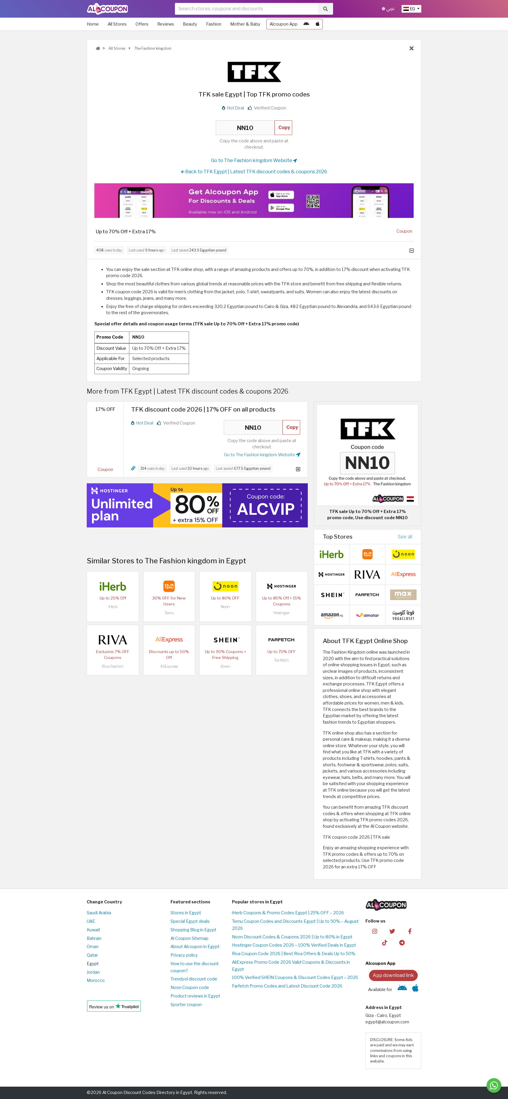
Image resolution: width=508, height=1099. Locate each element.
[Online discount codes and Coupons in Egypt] (98, 48)
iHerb (113, 607)
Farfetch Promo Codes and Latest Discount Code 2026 (287, 986)
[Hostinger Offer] (197, 505)
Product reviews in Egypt (195, 996)
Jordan (93, 972)
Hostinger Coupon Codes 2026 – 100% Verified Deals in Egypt (294, 945)
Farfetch (282, 660)
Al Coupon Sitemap (189, 938)
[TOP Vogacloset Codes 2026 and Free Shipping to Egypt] (403, 614)
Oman (92, 946)
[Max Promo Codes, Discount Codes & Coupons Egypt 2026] (403, 594)
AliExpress (169, 666)
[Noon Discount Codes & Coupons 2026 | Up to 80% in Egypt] (225, 586)
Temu (169, 613)
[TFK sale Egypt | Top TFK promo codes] (367, 454)
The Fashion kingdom (152, 48)
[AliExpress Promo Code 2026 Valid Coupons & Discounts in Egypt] (169, 639)
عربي (390, 9)
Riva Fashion (112, 666)
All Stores (117, 24)
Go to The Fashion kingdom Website (252, 160)
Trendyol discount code (194, 979)
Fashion (213, 24)
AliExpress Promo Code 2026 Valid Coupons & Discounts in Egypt (291, 966)
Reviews (165, 24)
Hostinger (281, 613)
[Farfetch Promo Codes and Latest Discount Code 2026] (281, 639)
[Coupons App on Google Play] (306, 24)
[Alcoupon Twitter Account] (392, 931)
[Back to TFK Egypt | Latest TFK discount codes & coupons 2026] (411, 48)
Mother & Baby (245, 24)
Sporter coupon (186, 1004)
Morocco (96, 980)
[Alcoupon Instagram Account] (374, 931)
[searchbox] (246, 9)
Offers (142, 24)
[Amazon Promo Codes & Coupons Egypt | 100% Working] (331, 614)
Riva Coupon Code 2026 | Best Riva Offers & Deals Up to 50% (293, 953)
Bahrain (94, 938)
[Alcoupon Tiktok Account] (384, 942)
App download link (393, 975)
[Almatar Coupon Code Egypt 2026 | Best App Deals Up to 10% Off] (367, 614)
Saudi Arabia (99, 912)
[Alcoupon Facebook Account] (409, 931)
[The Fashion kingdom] (254, 71)
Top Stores (337, 536)
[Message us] (494, 1085)
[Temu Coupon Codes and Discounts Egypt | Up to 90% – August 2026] (169, 586)
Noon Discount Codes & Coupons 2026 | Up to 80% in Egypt (292, 937)
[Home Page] (107, 8)
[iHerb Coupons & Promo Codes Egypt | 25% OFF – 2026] (113, 586)
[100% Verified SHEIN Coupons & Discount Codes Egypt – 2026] (225, 639)
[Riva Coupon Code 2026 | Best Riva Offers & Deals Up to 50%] (113, 639)
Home (93, 24)
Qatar (92, 955)
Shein (225, 666)
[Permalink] (133, 468)
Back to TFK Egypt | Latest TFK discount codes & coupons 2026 (255, 171)
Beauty (190, 24)
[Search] (325, 9)
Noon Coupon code (190, 987)
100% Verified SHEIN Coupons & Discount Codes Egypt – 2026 (295, 977)
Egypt (93, 963)
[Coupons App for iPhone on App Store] (317, 24)
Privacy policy (184, 955)
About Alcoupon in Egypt (195, 946)
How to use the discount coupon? (195, 967)
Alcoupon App (284, 24)
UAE (91, 921)
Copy (284, 127)
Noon (225, 607)
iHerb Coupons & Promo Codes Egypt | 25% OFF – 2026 (288, 912)
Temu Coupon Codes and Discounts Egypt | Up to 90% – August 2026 (295, 925)
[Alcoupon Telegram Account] (402, 942)
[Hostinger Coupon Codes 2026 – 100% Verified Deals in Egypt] (281, 586)
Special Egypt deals (190, 921)
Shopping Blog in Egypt (193, 930)
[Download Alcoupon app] (254, 200)
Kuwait (93, 930)
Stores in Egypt (186, 912)
